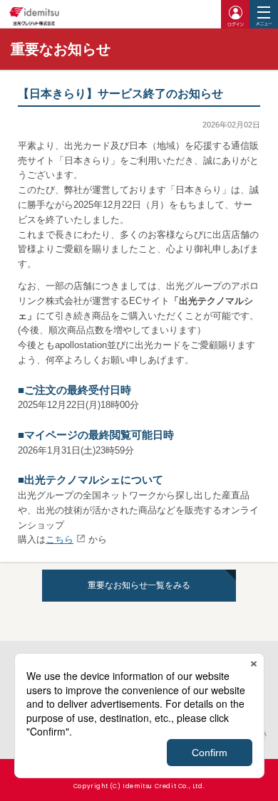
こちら (59, 539)
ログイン (235, 14)
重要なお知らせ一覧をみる (139, 585)
